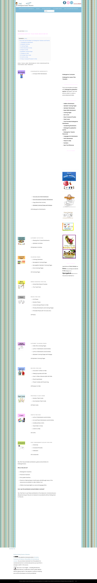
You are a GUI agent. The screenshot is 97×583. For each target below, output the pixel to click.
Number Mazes (37, 302)
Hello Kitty (76, 268)
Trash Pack (70, 275)
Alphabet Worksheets (69, 108)
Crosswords (35, 454)
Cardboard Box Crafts (38, 423)
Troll (73, 275)
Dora (64, 268)
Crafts (34, 432)
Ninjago (67, 270)
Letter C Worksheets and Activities (42, 348)
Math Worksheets (68, 138)
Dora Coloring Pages (38, 268)
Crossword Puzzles (38, 447)
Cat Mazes (35, 299)
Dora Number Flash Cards (39, 401)
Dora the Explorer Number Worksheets (43, 199)
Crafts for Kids (36, 428)
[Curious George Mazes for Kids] (69, 207)
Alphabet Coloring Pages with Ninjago (42, 205)
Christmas (35, 444)
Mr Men (64, 270)
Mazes (34, 314)
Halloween (35, 450)
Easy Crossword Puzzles (70, 117)
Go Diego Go (71, 268)
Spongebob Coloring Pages (40, 262)
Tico (76, 273)
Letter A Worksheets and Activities (42, 417)
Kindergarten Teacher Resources (25, 4)
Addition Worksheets (69, 103)
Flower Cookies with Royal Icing (41, 382)
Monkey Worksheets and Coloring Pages (43, 307)
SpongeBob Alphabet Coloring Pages (42, 265)
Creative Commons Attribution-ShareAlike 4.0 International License (26, 559)
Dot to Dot (66, 114)
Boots (68, 266)
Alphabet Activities (38, 243)
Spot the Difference (69, 145)
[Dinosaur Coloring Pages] (67, 218)
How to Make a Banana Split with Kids (42, 376)
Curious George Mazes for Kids (40, 305)
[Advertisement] (48, 22)
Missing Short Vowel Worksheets (41, 240)
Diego (77, 266)
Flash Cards (35, 405)
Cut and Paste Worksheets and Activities (43, 420)
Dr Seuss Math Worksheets (40, 73)
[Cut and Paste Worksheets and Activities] (68, 230)
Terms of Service (25, 554)
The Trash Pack (37, 287)
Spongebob (66, 273)
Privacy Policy (17, 554)
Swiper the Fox (73, 273)
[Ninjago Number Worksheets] (69, 189)
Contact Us (12, 548)
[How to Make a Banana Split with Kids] (69, 258)
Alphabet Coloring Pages (38, 358)
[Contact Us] (72, 4)
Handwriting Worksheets (70, 125)
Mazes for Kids (67, 140)
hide (25, 38)
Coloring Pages (36, 272)
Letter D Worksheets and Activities (42, 351)
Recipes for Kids (36, 386)
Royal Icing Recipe (37, 379)
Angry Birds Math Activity (39, 202)
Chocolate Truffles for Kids (40, 370)
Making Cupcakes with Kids (40, 373)
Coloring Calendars (38, 259)
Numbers (66, 143)
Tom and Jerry (65, 275)
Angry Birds (64, 266)
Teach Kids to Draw (38, 425)
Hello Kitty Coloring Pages (39, 345)
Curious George (72, 266)
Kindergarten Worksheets (39, 209)
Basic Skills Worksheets (70, 110)
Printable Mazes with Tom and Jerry (42, 310)
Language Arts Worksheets (71, 136)
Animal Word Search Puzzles (40, 284)
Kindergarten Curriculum (68, 74)
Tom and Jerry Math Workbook (40, 196)
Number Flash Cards (38, 398)
